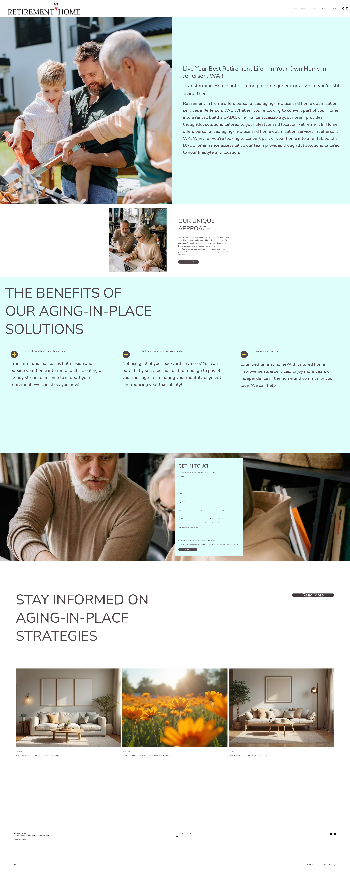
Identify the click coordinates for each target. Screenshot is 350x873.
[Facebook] (343, 8)
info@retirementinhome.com (22, 839)
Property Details (183, 502)
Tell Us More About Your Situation (188, 527)
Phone (180, 493)
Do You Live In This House (218, 519)
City (179, 510)
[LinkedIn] (347, 8)
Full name (181, 476)
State (201, 510)
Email (180, 485)
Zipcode (224, 510)
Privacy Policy (18, 865)
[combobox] (193, 522)
